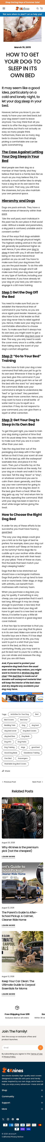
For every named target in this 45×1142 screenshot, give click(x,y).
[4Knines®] (22, 8)
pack (4, 214)
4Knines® (12, 1134)
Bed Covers (9, 720)
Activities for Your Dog (20, 714)
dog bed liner (9, 736)
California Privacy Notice (12, 1136)
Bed (36, 714)
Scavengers (23, 758)
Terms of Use (36, 1054)
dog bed (35, 725)
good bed (36, 747)
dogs (23, 747)
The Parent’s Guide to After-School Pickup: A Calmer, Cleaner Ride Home (19, 916)
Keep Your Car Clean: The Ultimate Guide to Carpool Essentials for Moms (18, 984)
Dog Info (7, 742)
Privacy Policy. (10, 1056)
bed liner (17, 676)
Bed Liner (24, 720)
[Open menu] (4, 8)
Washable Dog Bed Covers (15, 764)
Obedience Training (31, 753)
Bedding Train (9, 725)
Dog (23, 725)
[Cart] (41, 8)
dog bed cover (32, 336)
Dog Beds (25, 736)
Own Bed (8, 758)
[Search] (37, 8)
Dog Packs (22, 742)
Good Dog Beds (10, 753)
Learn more (8, 856)
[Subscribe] (40, 1047)
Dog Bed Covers (29, 731)
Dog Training (9, 747)
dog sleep (22, 101)
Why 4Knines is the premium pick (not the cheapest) (20, 849)
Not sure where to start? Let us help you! (22, 14)
